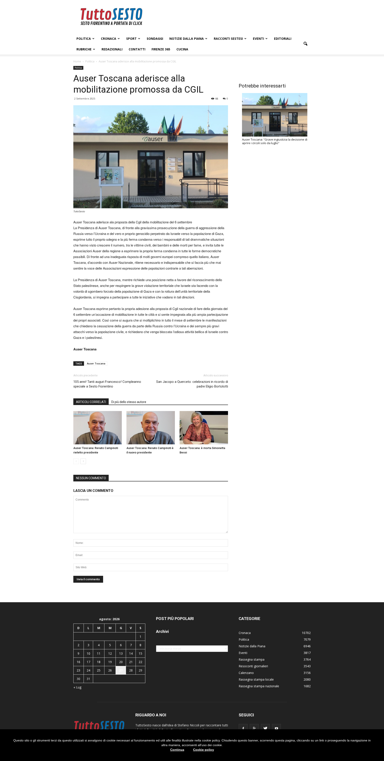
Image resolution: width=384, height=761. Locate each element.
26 (110, 670)
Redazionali (112, 49)
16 (78, 662)
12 (110, 653)
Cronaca (108, 38)
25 (98, 670)
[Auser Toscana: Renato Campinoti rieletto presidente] (97, 427)
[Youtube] (276, 728)
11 (98, 653)
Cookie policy (203, 749)
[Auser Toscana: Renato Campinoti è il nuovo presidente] (150, 427)
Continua (177, 749)
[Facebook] (243, 728)
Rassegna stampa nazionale (259, 686)
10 (88, 653)
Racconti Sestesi (228, 38)
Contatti (137, 49)
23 (78, 670)
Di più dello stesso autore (128, 402)
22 (140, 662)
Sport (131, 38)
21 (131, 662)
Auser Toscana (96, 363)
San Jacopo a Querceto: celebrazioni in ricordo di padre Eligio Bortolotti (192, 384)
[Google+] (254, 728)
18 (98, 662)
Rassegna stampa (251, 659)
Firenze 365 (161, 49)
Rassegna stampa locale (256, 679)
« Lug (77, 687)
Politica (83, 38)
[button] (305, 44)
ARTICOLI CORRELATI (91, 402)
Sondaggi (155, 38)
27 (121, 670)
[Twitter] (265, 728)
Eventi (258, 38)
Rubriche (84, 49)
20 (121, 662)
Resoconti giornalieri (253, 666)
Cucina (182, 49)
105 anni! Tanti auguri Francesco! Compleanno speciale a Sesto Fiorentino (107, 384)
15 (140, 653)
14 (131, 653)
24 (88, 670)
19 (110, 662)
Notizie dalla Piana (186, 38)
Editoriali (282, 38)
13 (121, 653)
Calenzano (246, 673)
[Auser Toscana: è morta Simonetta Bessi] (204, 427)
